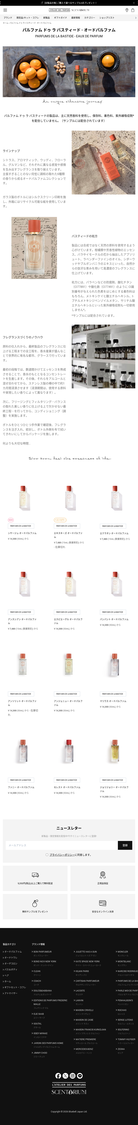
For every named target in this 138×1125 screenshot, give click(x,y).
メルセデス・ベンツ (84, 1053)
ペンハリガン (123, 1004)
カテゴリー (89, 17)
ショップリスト (106, 17)
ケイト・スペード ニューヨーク (88, 965)
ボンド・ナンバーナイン (43, 965)
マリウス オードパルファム (113, 701)
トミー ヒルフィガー (126, 1043)
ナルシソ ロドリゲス (126, 975)
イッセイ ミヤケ (40, 1037)
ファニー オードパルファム (21, 787)
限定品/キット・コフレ (28, 17)
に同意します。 (71, 854)
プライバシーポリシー (62, 854)
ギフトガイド (60, 17)
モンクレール (123, 955)
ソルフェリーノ (124, 1033)
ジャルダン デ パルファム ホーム (47, 1047)
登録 (125, 845)
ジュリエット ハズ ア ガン (86, 955)
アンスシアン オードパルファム (22, 621)
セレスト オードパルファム (67, 787)
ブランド (8, 17)
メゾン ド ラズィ (82, 1023)
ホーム (5, 23)
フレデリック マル (41, 1008)
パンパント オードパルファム (114, 619)
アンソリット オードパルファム (22, 703)
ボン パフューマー (41, 955)
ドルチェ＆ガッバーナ (43, 994)
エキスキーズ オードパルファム (68, 535)
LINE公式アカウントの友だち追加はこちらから (71, 2)
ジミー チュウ (39, 1056)
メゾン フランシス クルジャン (88, 1033)
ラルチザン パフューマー (86, 985)
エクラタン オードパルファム (114, 533)
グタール (37, 1027)
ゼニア (120, 1053)
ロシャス (121, 1014)
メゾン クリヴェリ (83, 1014)
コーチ (36, 985)
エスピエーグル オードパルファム (68, 621)
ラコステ (79, 994)
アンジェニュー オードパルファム (68, 703)
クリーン (37, 975)
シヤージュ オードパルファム (22, 533)
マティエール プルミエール (87, 1043)
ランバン (79, 1004)
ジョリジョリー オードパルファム (114, 789)
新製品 (46, 17)
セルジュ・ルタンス (126, 1023)
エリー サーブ (39, 1018)
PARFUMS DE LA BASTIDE (20, 526)
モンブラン (122, 965)
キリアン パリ (81, 975)
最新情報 (75, 17)
